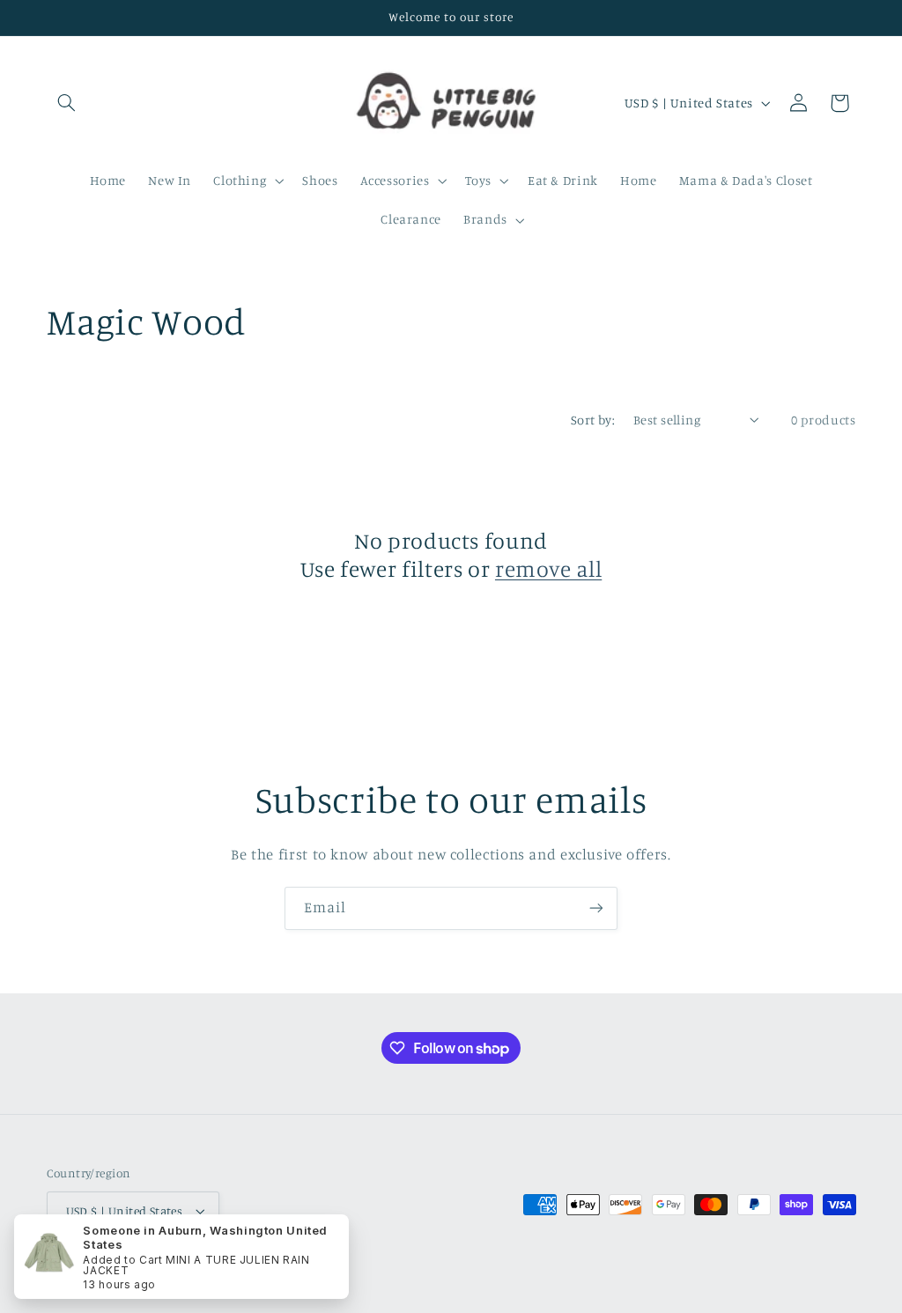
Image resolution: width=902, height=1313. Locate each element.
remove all (548, 568)
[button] (67, 103)
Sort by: (593, 419)
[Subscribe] (596, 908)
